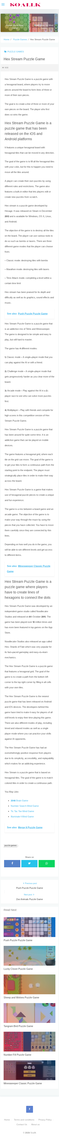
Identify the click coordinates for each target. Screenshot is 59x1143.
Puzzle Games (15, 52)
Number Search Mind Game (25, 806)
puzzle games (11, 845)
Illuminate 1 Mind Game (22, 817)
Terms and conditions (24, 1120)
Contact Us (21, 1124)
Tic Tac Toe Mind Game (22, 811)
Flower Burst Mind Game (14, 27)
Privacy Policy (45, 1120)
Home (7, 1120)
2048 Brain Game (19, 801)
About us (35, 1124)
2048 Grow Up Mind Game (43, 27)
